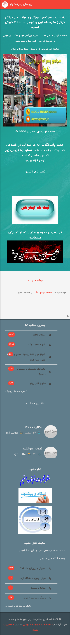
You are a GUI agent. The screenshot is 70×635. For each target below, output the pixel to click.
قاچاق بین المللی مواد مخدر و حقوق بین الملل (26, 357)
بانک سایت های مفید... (18, 606)
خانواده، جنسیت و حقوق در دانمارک (27, 371)
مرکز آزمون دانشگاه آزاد (27, 578)
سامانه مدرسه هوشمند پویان (37, 624)
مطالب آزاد (12, 432)
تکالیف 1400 (33, 426)
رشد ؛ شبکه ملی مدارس (52, 558)
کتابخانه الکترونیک (15, 391)
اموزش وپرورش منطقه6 (27, 568)
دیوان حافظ (27, 335)
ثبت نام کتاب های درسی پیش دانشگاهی (42, 550)
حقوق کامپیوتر (27, 383)
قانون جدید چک (27, 344)
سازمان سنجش (27, 588)
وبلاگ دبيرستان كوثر (27, 598)
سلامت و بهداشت (42, 292)
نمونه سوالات (35, 280)
